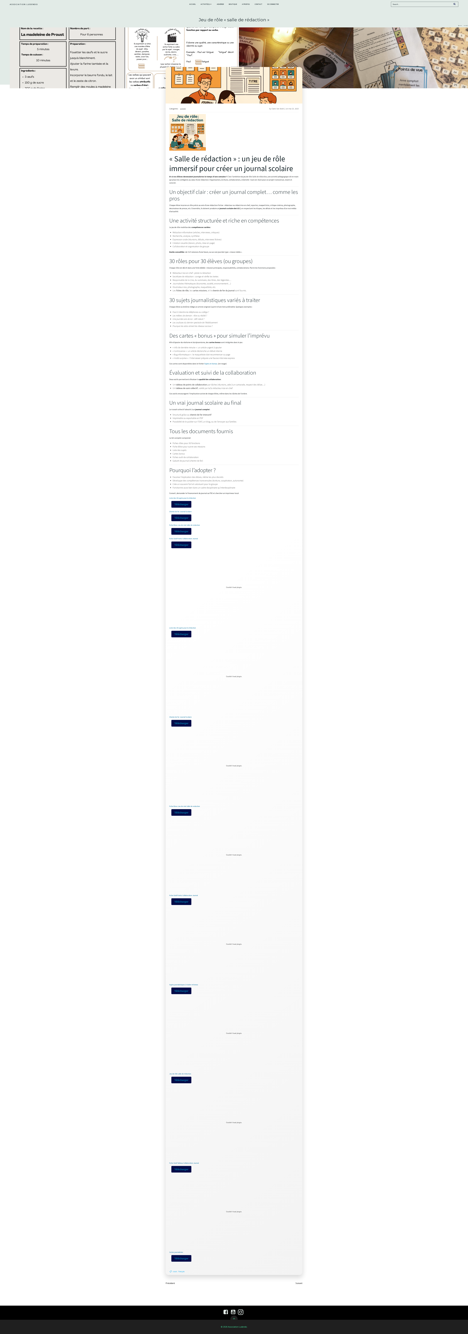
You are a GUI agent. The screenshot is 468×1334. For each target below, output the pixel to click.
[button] (460, 25)
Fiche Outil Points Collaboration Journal (183, 538)
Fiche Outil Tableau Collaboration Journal (184, 1163)
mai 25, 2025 (293, 109)
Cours (175, 1271)
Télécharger (181, 504)
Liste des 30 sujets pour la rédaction (182, 498)
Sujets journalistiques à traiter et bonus (183, 985)
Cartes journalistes (176, 1252)
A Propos (246, 4)
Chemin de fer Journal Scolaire (180, 511)
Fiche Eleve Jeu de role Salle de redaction (184, 525)
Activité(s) (205, 4)
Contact (258, 4)
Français (181, 1271)
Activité (183, 109)
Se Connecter (273, 4)
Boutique (233, 4)
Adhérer (220, 4)
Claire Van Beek (278, 109)
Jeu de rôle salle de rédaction (180, 1074)
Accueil (192, 4)
